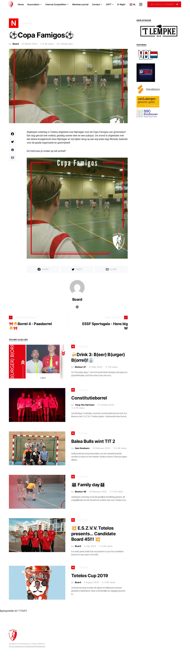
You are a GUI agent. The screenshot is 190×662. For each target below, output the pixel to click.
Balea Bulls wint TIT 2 (93, 441)
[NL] (130, 4)
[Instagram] (140, 4)
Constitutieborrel (89, 398)
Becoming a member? (163, 4)
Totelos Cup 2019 (89, 575)
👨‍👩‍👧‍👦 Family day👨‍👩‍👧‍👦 (88, 484)
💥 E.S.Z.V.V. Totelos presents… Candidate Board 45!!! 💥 (93, 533)
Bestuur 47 (80, 367)
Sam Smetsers (82, 448)
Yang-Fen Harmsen (84, 404)
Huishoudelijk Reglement (34, 646)
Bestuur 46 (80, 491)
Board (16, 43)
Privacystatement (16, 646)
